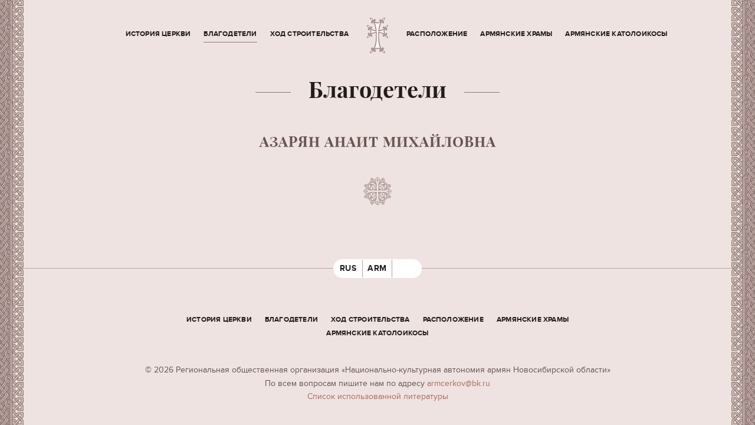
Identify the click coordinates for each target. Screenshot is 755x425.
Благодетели (230, 34)
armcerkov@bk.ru (458, 383)
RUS (348, 268)
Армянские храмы (516, 34)
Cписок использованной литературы (377, 396)
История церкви (158, 34)
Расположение (436, 34)
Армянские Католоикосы (616, 34)
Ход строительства (309, 34)
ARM (377, 268)
